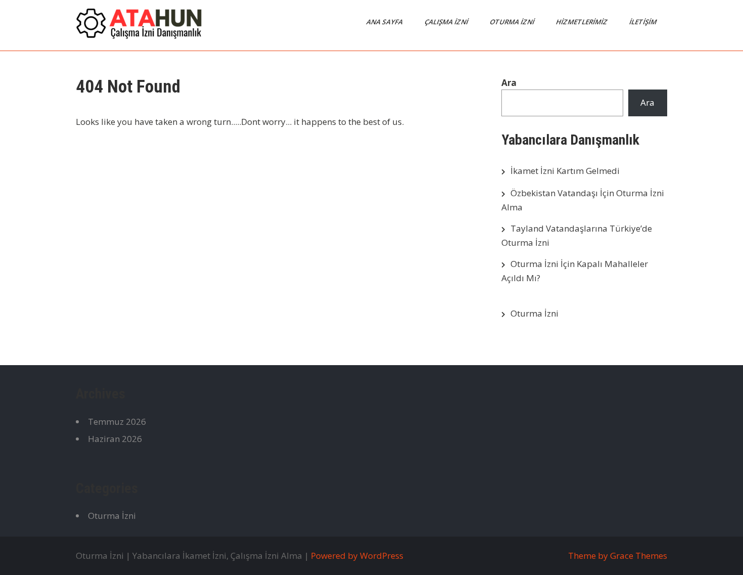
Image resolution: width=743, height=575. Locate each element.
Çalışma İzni (447, 21)
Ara (509, 83)
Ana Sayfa (385, 21)
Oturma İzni (513, 21)
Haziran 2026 (115, 439)
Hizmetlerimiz (582, 21)
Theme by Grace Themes (617, 555)
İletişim (643, 21)
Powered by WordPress (357, 555)
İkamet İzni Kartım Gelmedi (565, 170)
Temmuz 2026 (117, 421)
